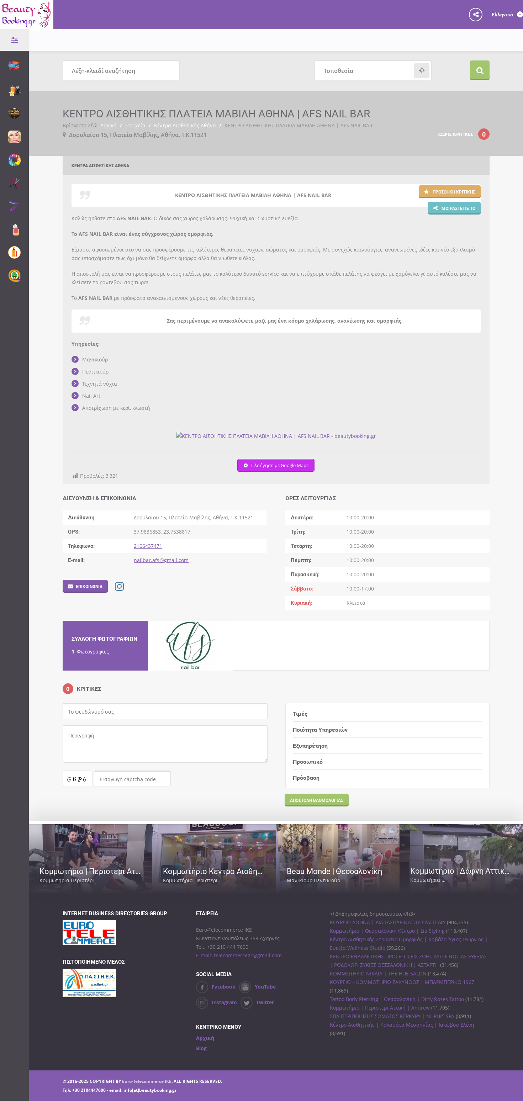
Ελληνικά (503, 14)
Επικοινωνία (89, 586)
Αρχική (108, 125)
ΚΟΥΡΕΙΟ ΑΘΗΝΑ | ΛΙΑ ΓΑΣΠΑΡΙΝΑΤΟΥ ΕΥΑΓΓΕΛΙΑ (387, 922)
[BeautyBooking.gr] (26, 26)
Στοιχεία (135, 125)
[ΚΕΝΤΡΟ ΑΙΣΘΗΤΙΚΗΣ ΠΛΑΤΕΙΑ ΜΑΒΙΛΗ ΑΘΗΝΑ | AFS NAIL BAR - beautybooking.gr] (276, 436)
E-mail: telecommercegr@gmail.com (239, 955)
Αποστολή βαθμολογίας (316, 800)
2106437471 (148, 545)
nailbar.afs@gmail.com (161, 560)
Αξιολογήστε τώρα (117, 880)
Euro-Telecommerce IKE (146, 1081)
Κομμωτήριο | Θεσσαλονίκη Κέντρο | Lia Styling (387, 930)
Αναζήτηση (480, 70)
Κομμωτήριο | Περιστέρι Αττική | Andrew (380, 1007)
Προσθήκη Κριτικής (453, 192)
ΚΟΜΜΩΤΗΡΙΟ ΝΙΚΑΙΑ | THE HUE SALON (378, 973)
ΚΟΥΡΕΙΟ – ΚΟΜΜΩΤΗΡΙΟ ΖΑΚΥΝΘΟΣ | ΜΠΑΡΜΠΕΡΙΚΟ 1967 (402, 982)
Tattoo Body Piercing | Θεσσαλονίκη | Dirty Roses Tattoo (397, 999)
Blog (201, 1048)
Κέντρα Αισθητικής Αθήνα (185, 125)
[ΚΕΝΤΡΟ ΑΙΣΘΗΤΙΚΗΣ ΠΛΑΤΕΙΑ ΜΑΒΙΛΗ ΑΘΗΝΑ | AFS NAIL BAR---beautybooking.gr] (190, 646)
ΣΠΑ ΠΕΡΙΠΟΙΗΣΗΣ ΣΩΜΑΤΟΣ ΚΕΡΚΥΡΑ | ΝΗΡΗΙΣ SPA (392, 1016)
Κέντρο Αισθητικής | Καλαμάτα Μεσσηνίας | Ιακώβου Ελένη (402, 1024)
